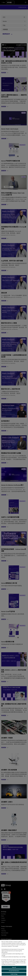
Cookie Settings (14, 974)
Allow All (14, 967)
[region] (14, 958)
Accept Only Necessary (14, 970)
